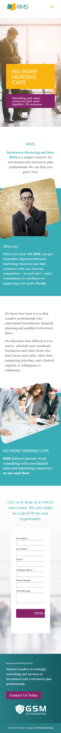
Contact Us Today (23, 695)
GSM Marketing (44, 727)
